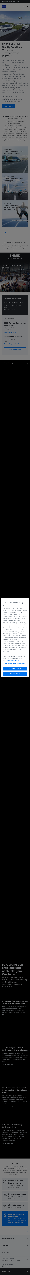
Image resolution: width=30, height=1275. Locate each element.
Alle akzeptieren (15, 674)
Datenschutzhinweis (13, 660)
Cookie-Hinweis (7, 663)
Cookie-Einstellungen (15, 668)
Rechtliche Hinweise (19, 663)
